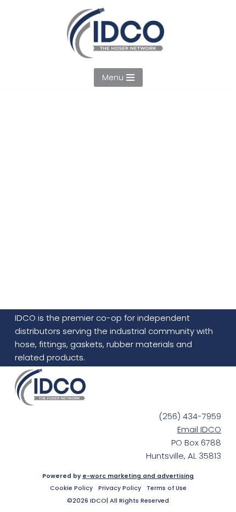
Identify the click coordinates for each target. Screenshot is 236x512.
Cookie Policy (71, 488)
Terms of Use (167, 488)
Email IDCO (199, 429)
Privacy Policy (119, 488)
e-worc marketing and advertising (138, 476)
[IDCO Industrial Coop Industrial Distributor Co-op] (118, 33)
